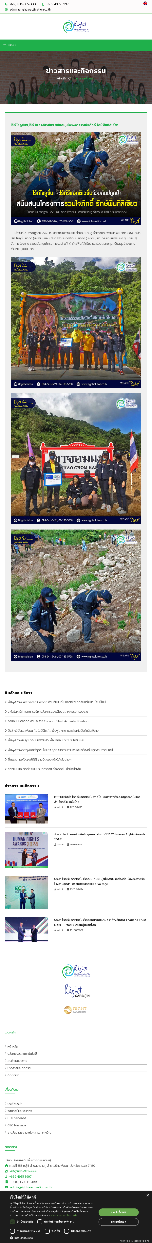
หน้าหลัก (61, 78)
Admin (61, 807)
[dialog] (76, 1217)
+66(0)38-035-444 (23, 4)
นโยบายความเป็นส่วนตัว (63, 1215)
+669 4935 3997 (57, 4)
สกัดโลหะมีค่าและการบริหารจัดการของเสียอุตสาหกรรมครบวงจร (48, 711)
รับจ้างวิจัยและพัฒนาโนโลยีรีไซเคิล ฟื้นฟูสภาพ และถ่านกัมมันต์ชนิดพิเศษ (53, 730)
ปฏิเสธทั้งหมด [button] (118, 1222)
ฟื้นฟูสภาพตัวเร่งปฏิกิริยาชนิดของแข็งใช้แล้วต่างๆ (39, 759)
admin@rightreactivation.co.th (30, 9)
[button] (52, 1238)
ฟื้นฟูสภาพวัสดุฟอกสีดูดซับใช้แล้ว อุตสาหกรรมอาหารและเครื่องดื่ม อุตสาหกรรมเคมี (60, 749)
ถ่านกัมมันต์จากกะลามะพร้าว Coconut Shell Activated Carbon (48, 721)
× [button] (147, 1195)
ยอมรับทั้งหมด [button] (118, 1212)
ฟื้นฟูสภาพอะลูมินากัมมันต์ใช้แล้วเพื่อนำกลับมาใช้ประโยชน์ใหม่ (46, 740)
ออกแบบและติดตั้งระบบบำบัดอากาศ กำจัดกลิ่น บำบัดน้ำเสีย (44, 768)
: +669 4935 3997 (19, 1176)
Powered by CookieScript (134, 1240)
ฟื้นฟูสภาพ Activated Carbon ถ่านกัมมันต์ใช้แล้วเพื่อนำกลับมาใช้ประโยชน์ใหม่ (57, 702)
